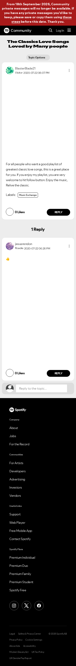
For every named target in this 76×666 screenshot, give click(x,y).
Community (21, 30)
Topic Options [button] (36, 57)
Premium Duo (18, 566)
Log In (60, 30)
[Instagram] (14, 605)
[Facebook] (39, 605)
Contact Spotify (20, 539)
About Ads (14, 646)
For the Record (19, 444)
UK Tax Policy (38, 652)
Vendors (15, 495)
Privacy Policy (15, 639)
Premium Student (21, 582)
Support (15, 514)
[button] (69, 70)
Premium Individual (22, 557)
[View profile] (10, 70)
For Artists (16, 463)
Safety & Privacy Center (29, 633)
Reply (59, 212)
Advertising (17, 479)
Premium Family (20, 574)
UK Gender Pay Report (20, 658)
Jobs (12, 436)
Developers (17, 471)
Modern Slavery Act (18, 652)
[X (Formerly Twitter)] (26, 605)
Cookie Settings (33, 639)
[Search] (51, 30)
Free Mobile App (20, 531)
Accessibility (29, 646)
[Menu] (69, 30)
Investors (15, 487)
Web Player (17, 522)
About (13, 428)
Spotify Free (17, 590)
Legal (12, 633)
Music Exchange (28, 195)
